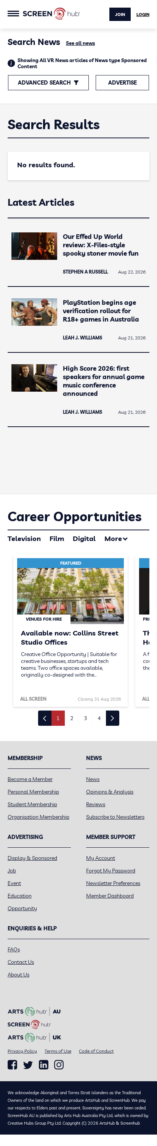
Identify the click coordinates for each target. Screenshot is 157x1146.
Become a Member (30, 779)
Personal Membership (33, 791)
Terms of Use (58, 1051)
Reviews (95, 804)
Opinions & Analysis (109, 791)
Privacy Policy (22, 1051)
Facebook (12, 1065)
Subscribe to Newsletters (115, 816)
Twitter (28, 1065)
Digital (84, 538)
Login (142, 14)
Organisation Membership (38, 816)
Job (12, 870)
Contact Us (21, 962)
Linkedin (43, 1065)
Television (24, 538)
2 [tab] (71, 718)
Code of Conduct (96, 1051)
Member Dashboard (110, 895)
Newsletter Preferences (113, 883)
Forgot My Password (110, 870)
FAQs (14, 949)
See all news (80, 43)
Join (120, 14)
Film (57, 538)
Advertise (122, 82)
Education (20, 895)
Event (14, 883)
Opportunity (22, 908)
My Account (100, 858)
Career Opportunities (74, 516)
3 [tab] (85, 718)
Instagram (59, 1065)
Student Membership (32, 804)
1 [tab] (57, 718)
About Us (18, 974)
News (92, 779)
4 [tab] (99, 718)
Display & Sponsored (32, 858)
